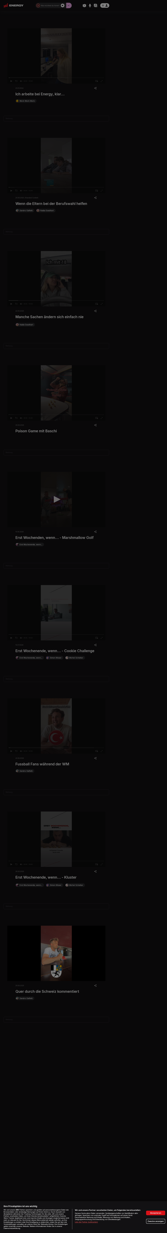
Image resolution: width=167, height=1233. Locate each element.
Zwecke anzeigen (156, 1221)
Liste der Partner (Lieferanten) (86, 1222)
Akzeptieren (155, 1213)
